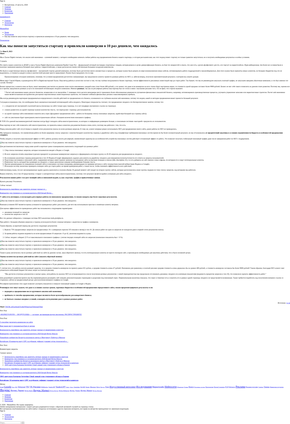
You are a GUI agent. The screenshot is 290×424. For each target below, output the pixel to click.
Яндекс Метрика (97, 390)
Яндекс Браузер (54, 390)
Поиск (191, 387)
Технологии (9, 23)
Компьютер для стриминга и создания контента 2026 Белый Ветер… (26, 193)
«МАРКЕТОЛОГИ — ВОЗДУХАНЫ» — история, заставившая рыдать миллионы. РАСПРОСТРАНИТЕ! (41, 314)
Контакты (8, 25)
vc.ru (288, 303)
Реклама (240, 386)
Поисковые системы (199, 387)
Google (7, 386)
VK (27, 387)
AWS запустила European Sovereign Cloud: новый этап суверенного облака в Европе (37, 365)
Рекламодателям (252, 387)
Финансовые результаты (277, 387)
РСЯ (226, 387)
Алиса (71, 387)
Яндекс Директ (75, 391)
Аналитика (77, 387)
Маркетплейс (158, 387)
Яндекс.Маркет (41, 390)
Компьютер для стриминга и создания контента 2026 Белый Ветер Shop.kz (33, 359)
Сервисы (260, 387)
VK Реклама (35, 387)
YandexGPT (61, 387)
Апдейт (82, 387)
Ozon (13, 387)
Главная (8, 7)
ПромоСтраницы (219, 387)
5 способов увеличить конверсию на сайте (16, 322)
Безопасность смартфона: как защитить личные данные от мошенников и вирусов (36, 357)
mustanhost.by (5, 17)
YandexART (51, 387)
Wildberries (44, 387)
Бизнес (88, 387)
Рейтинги (232, 387)
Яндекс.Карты (29, 391)
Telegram (21, 387)
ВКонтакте (93, 387)
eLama (2, 387)
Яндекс (5, 390)
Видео (98, 387)
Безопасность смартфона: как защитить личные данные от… (23, 189)
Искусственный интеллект (123, 386)
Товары (266, 387)
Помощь (8, 9)
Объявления (180, 387)
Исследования (144, 386)
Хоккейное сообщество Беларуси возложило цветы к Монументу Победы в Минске (37, 361)
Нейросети (171, 386)
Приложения (209, 387)
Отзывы (186, 387)
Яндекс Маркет (86, 391)
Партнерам (9, 13)
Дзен (107, 387)
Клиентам (8, 11)
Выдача (102, 387)
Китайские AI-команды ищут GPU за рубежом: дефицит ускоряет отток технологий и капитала (42, 363)
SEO (16, 387)
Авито (67, 387)
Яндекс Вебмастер (64, 391)
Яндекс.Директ (17, 390)
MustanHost (4, 29)
